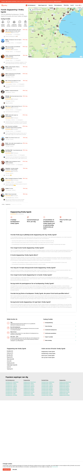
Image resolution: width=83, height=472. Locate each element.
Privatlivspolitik (55, 466)
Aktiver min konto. (57, 1)
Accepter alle (7, 469)
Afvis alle (15, 469)
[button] (59, 323)
